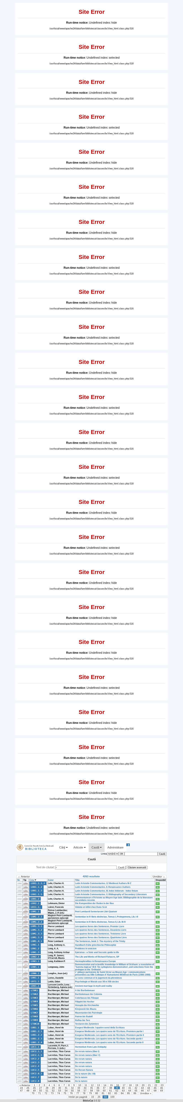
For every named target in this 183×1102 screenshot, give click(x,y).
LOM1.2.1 (36, 916)
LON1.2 (35, 948)
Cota (32, 880)
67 (148, 1090)
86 (134, 1093)
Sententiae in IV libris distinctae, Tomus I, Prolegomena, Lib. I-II (106, 917)
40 (123, 1088)
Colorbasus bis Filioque (87, 998)
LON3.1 (35, 961)
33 (78, 1088)
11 (86, 1085)
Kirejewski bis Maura (85, 1009)
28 (47, 1088)
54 (66, 1090)
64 (129, 1090)
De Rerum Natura (84, 1070)
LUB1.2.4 (36, 1042)
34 (85, 1088)
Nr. (18, 880)
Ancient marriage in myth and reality (93, 986)
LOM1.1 (35, 911)
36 (98, 1088)
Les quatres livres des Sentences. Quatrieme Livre (101, 937)
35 (91, 1088)
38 (110, 1088)
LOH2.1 (35, 903)
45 (155, 1088)
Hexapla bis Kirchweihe (87, 1005)
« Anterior (24, 1085)
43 (142, 1088)
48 (27, 1090)
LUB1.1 (35, 1027)
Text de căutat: (45, 867)
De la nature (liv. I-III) (85, 1073)
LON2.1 (35, 956)
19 (136, 1085)
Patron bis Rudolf (84, 1016)
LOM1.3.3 (36, 933)
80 (96, 1093)
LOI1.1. (36, 907)
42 (136, 1088)
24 (21, 1088)
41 (129, 1088)
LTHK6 (34, 1009)
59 (98, 1090)
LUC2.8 (35, 1081)
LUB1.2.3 (36, 1038)
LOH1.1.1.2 (38, 883)
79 (90, 1093)
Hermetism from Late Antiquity (91, 1047)
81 (103, 1093)
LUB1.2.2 (36, 1035)
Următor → (159, 876)
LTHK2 (34, 994)
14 (104, 1085)
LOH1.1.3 (36, 890)
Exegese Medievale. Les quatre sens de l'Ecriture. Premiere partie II (109, 1035)
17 (124, 1085)
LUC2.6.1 (36, 1073)
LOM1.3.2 (36, 930)
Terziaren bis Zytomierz (87, 1024)
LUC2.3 (35, 1062)
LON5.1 (35, 967)
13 (98, 1085)
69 (161, 1090)
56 (78, 1090)
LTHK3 (34, 998)
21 (149, 1085)
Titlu (77, 880)
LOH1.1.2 (36, 887)
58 (91, 1090)
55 (72, 1090)
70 (33, 1093)
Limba (104, 854)
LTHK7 (34, 1012)
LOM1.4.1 (36, 941)
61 (110, 1090)
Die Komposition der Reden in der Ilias (94, 903)
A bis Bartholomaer (85, 990)
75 (64, 1093)
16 (117, 1085)
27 (40, 1088)
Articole (78, 847)
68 (155, 1090)
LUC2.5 (35, 1070)
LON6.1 (35, 973)
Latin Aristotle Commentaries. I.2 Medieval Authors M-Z (103, 883)
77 (77, 1093)
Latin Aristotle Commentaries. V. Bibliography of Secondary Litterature (111, 894)
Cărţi (62, 847)
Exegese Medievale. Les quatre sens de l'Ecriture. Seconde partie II (109, 1042)
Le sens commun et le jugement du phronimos (98, 978)
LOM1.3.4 (36, 937)
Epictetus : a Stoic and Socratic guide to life (97, 952)
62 (116, 1090)
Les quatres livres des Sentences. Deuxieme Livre (100, 930)
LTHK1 (34, 990)
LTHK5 (34, 1005)
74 (58, 1093)
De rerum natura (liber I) (87, 1051)
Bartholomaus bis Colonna (88, 994)
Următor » (145, 1093)
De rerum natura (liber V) (87, 1055)
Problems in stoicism (86, 948)
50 (40, 1090)
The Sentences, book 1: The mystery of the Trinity (100, 941)
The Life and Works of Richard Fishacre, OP (97, 957)
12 (92, 1085)
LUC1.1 (35, 1046)
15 (111, 1085)
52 (53, 1090)
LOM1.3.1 (36, 926)
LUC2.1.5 (36, 1055)
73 (52, 1093)
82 (109, 1093)
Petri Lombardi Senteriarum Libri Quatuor (96, 911)
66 (142, 1090)
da (158, 883)
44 (148, 1088)
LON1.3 (35, 952)
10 (79, 1085)
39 (116, 1088)
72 (45, 1093)
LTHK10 (35, 1023)
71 (39, 1093)
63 (123, 1090)
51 (47, 1090)
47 (21, 1090)
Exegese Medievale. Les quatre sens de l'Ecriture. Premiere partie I (109, 1031)
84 (122, 1093)
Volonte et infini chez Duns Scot (91, 907)
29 (53, 1088)
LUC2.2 (35, 1058)
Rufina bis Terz (82, 1020)
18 (130, 1085)
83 (115, 1093)
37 (104, 1088)
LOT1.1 (35, 981)
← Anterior (24, 876)
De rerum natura (83, 1059)
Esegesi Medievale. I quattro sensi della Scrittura (100, 1027)
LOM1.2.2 (36, 922)
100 (112, 1097)
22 (155, 1085)
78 (84, 1093)
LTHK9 (34, 1020)
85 (128, 1093)
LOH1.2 (35, 898)
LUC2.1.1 (36, 1051)
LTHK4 (34, 1001)
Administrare (115, 847)
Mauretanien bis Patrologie (88, 1013)
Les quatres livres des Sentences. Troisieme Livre (100, 933)
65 (136, 1090)
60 (104, 1090)
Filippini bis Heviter (84, 1001)
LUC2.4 (35, 1066)
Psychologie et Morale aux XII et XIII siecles (97, 981)
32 (72, 1088)
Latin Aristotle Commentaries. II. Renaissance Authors (102, 887)
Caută (96, 847)
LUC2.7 (35, 1077)
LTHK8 (34, 1016)
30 (59, 1088)
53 (59, 1090)
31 (66, 1088)
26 (34, 1088)
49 (34, 1090)
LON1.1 (35, 944)
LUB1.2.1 (36, 1031)
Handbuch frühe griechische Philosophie (95, 945)
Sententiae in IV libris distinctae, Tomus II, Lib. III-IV (100, 922)
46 (161, 1088)
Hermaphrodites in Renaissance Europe (95, 961)
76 (71, 1093)
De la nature (81, 1077)
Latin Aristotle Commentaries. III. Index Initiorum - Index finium (106, 891)
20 (143, 1085)
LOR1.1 (35, 977)
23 (162, 1085)
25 (27, 1088)
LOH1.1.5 (36, 894)
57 (85, 1090)
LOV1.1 (35, 986)
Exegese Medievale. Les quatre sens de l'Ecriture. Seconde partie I (109, 1038)
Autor (51, 880)
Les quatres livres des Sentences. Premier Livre (99, 926)
